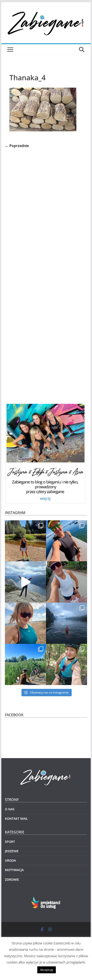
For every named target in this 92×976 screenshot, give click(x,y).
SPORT (10, 841)
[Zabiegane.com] (46, 770)
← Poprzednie (17, 145)
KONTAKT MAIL (16, 818)
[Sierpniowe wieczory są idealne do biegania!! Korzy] (66, 582)
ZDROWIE (12, 879)
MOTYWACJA (14, 870)
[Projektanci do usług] (46, 899)
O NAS (10, 809)
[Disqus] (46, 210)
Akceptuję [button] (46, 970)
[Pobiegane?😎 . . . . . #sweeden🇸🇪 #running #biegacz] (25, 623)
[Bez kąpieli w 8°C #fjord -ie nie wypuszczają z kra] (66, 623)
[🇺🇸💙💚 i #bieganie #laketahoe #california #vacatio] (66, 541)
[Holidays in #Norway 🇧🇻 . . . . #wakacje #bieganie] (25, 582)
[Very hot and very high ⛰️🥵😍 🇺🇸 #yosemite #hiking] (25, 541)
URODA (10, 860)
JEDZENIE (12, 851)
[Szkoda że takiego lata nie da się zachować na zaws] (25, 664)
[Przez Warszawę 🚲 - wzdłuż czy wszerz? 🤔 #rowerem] (66, 664)
